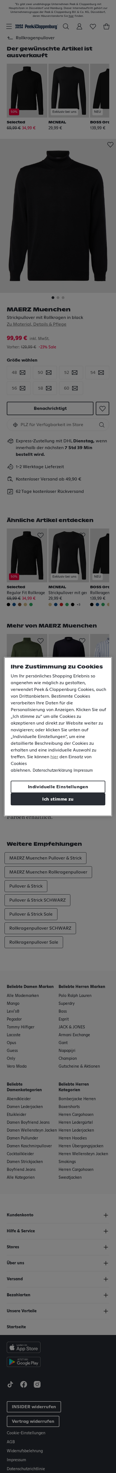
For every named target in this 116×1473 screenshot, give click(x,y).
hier (54, 757)
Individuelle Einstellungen (58, 787)
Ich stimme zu (57, 799)
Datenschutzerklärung (52, 771)
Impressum (83, 771)
